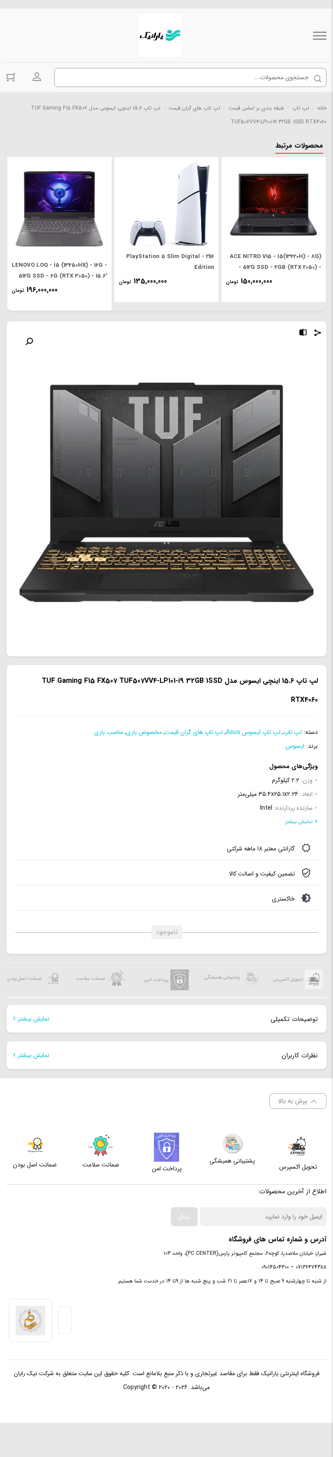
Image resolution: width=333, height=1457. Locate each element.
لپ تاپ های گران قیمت (194, 108)
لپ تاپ (300, 108)
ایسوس (295, 746)
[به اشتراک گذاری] (317, 334)
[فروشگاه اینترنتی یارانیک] (160, 35)
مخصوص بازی (144, 732)
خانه (321, 108)
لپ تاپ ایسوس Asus (253, 732)
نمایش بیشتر (33, 1019)
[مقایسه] (303, 334)
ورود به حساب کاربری (37, 77)
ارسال (184, 1216)
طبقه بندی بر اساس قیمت (256, 108)
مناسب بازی (108, 732)
